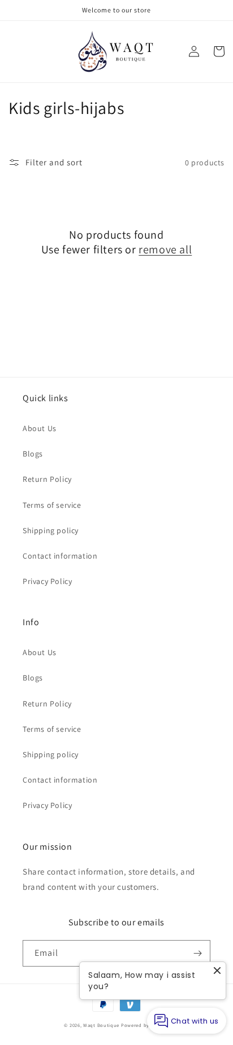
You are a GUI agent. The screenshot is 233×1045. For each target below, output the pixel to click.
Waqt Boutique (101, 1025)
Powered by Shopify (145, 1025)
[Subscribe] (197, 953)
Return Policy (47, 479)
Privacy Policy (47, 581)
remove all (165, 249)
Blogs (33, 454)
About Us (40, 428)
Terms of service (52, 505)
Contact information (60, 556)
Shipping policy (51, 530)
